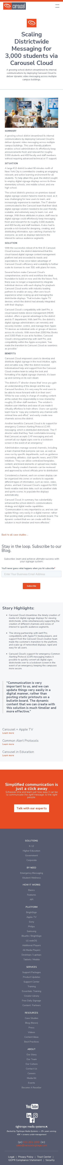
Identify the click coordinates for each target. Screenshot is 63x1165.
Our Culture (32, 1064)
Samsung (31, 931)
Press (31, 1027)
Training (31, 986)
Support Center (31, 981)
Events (31, 1082)
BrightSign (31, 912)
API (31, 899)
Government (31, 855)
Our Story (31, 1054)
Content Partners (31, 1005)
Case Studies (31, 1018)
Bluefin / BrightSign (32, 935)
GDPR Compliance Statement (25, 1160)
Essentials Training (31, 991)
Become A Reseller (31, 1087)
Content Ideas (31, 1037)
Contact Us (31, 1068)
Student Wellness (31, 877)
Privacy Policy (25, 1156)
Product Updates (31, 977)
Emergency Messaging (31, 873)
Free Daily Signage (31, 1000)
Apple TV (31, 917)
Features (31, 894)
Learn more (8, 733)
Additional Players (31, 945)
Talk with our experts (31, 808)
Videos (31, 1032)
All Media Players (31, 950)
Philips (31, 926)
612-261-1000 (31, 1142)
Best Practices (31, 1041)
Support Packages (31, 972)
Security (50, 1160)
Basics (31, 890)
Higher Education (31, 850)
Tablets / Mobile (31, 959)
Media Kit (31, 1078)
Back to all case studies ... (15, 534)
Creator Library (31, 995)
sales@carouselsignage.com (31, 1145)
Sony (31, 921)
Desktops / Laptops (31, 954)
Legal (11, 1156)
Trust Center (44, 1156)
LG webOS (31, 940)
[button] (56, 6)
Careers (32, 1073)
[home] (14, 6)
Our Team (31, 1059)
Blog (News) (31, 1022)
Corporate (31, 860)
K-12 (31, 846)
